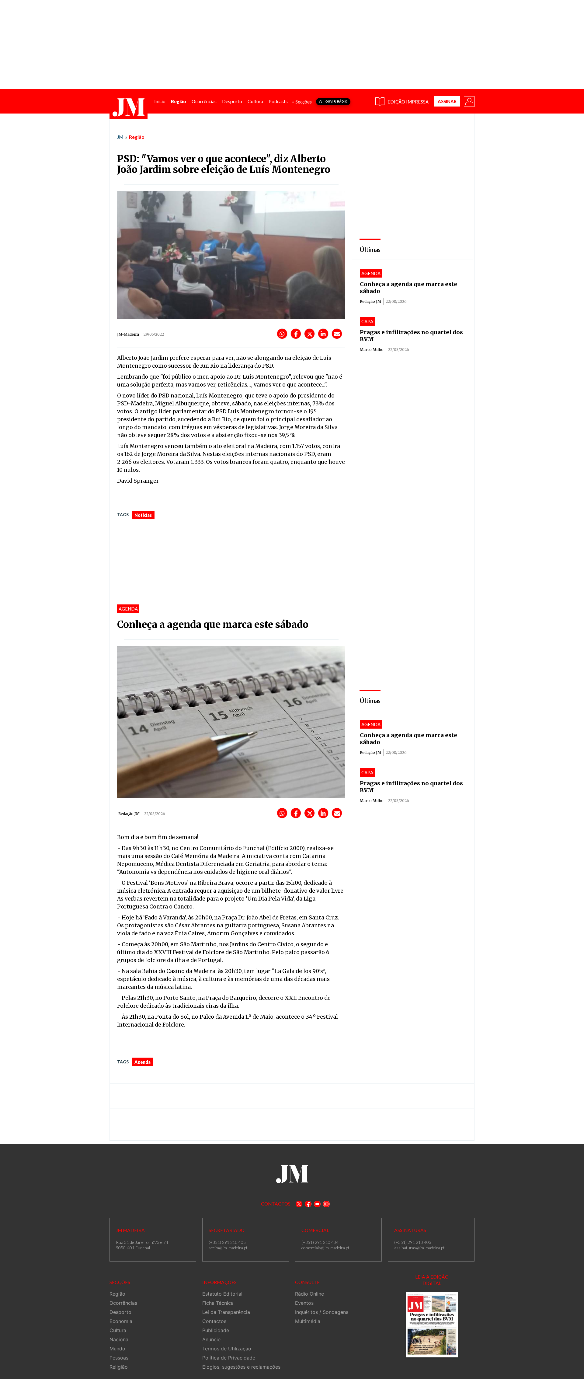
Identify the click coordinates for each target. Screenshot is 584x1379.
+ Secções (302, 101)
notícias (143, 515)
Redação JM (370, 301)
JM (120, 137)
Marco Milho (372, 349)
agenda (142, 1062)
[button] (468, 101)
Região (136, 137)
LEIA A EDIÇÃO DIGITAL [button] (432, 1280)
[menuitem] (160, 101)
